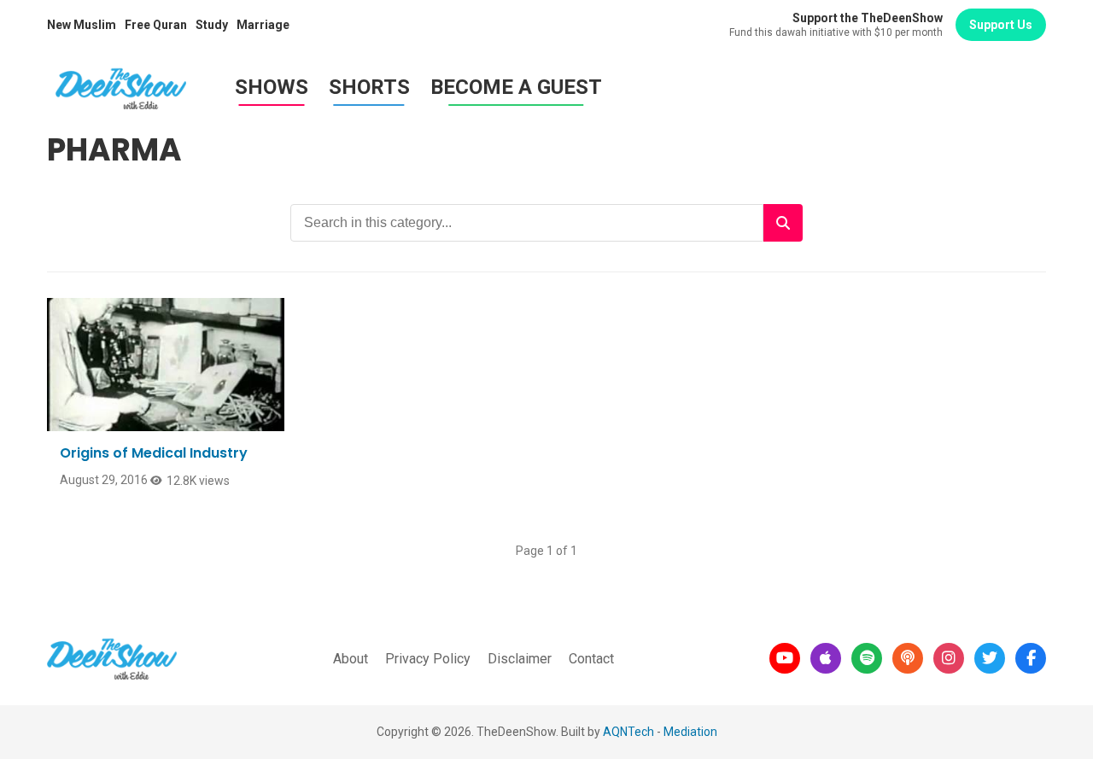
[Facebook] (1030, 658)
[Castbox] (907, 658)
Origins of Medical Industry (154, 453)
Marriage (263, 25)
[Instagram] (948, 658)
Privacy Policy (428, 659)
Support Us (1000, 25)
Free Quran (156, 25)
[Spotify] (866, 658)
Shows (271, 87)
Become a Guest (516, 87)
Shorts (369, 87)
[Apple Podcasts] (825, 658)
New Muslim (81, 25)
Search (783, 223)
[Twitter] (989, 658)
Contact (591, 659)
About (350, 659)
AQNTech (628, 732)
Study (212, 25)
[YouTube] (784, 658)
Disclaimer (520, 659)
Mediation (690, 732)
